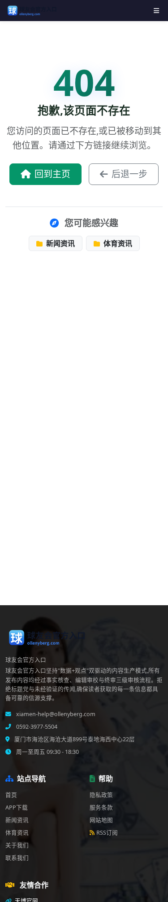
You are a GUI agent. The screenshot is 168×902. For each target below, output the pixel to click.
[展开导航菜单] (156, 10)
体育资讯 (117, 243)
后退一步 (129, 174)
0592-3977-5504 (36, 726)
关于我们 (17, 845)
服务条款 (101, 807)
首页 (11, 795)
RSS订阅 (107, 832)
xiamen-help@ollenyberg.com (55, 714)
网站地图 (101, 820)
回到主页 (52, 174)
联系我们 (17, 858)
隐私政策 (101, 795)
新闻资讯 (59, 243)
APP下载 (16, 807)
